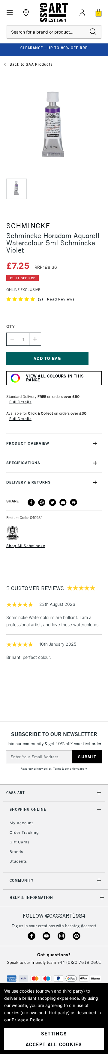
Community (22, 880)
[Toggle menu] (10, 12)
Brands (16, 851)
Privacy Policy (28, 1019)
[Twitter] (52, 502)
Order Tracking (24, 832)
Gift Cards (19, 842)
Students (18, 861)
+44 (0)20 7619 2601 (79, 962)
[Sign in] (82, 12)
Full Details (20, 402)
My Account (21, 823)
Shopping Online (28, 809)
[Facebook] (31, 502)
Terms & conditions (66, 769)
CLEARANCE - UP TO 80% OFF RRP (54, 48)
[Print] (73, 502)
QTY (10, 326)
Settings (54, 1034)
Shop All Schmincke (25, 546)
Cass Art (15, 792)
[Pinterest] (41, 502)
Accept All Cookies (54, 1044)
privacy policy (42, 769)
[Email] (63, 502)
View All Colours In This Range (55, 378)
